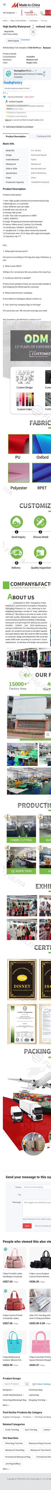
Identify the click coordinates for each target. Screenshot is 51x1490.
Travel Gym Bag (35, 1389)
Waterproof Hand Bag (14, 1450)
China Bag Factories (14, 1443)
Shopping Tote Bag (37, 1400)
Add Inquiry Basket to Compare (19, 126)
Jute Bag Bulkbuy (13, 1463)
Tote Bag (44, 20)
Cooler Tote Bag (12, 1429)
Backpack (7, 1389)
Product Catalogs (43, 1384)
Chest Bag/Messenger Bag (14, 1400)
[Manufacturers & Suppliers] (25, 5)
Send (27, 1225)
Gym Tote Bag (31, 1429)
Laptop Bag (34, 1395)
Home (5, 20)
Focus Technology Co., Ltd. (36, 1479)
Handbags (33, 20)
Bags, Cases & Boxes (18, 20)
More (5, 1469)
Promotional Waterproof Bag (17, 1456)
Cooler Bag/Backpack (12, 1395)
